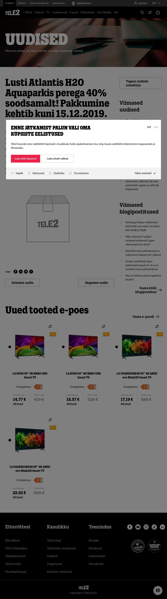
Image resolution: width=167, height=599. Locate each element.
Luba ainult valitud (57, 158)
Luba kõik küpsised (25, 158)
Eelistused (38, 173)
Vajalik (19, 173)
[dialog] (83, 149)
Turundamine (81, 173)
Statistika (58, 173)
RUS (156, 127)
